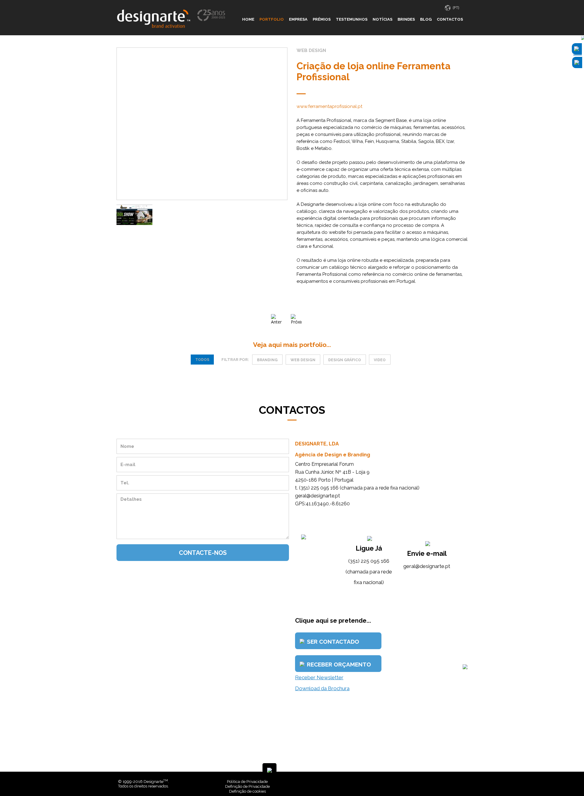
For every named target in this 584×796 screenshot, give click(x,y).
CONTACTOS (450, 19)
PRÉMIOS (322, 19)
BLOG (426, 19)
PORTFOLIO (271, 19)
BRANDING (267, 360)
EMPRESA (298, 19)
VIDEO (380, 360)
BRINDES (406, 19)
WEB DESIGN (302, 360)
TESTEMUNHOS (351, 19)
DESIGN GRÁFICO (344, 360)
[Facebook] (455, 781)
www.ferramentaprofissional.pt (329, 106)
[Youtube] (464, 781)
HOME (248, 19)
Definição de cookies (247, 791)
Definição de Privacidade (247, 786)
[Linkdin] (459, 781)
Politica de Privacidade (247, 781)
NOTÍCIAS (382, 19)
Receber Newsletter (319, 677)
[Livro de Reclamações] (375, 781)
